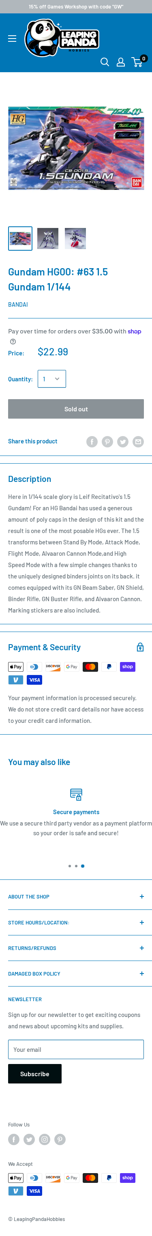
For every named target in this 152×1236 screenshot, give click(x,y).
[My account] (121, 62)
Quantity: (20, 379)
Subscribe (34, 1073)
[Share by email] (138, 441)
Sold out (76, 409)
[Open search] (105, 62)
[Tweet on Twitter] (122, 441)
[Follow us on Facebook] (13, 1139)
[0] (137, 62)
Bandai (18, 304)
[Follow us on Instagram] (44, 1139)
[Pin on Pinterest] (107, 441)
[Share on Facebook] (92, 441)
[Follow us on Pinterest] (60, 1139)
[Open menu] (12, 38)
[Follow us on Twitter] (29, 1139)
